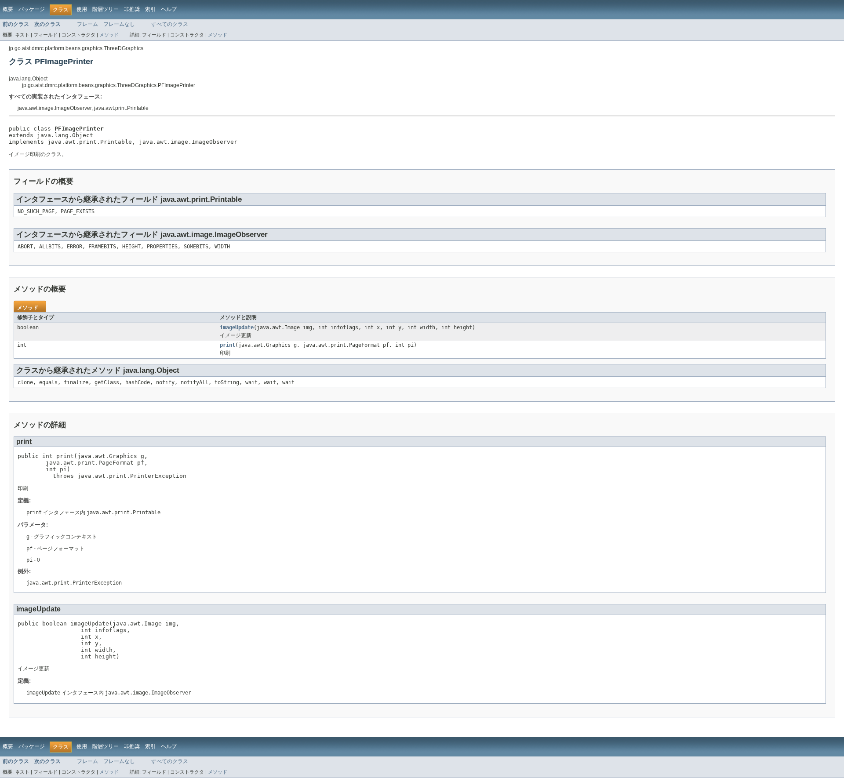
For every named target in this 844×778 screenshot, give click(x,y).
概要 (8, 9)
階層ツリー (105, 9)
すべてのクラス (169, 24)
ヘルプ (169, 9)
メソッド (109, 34)
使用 (81, 9)
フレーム (87, 24)
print (227, 345)
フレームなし (119, 24)
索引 (150, 9)
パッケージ (31, 9)
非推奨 (132, 9)
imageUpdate (237, 327)
